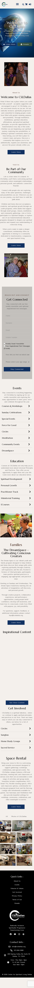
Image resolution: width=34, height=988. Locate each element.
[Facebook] (11, 934)
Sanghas (5, 735)
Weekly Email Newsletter (15, 344)
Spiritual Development (11, 479)
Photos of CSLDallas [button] (19, 816)
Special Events (8, 419)
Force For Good (9, 425)
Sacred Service (8, 747)
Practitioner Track (9, 492)
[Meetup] (23, 934)
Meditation (7, 438)
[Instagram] (19, 934)
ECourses (5, 504)
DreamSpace (8, 450)
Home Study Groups (10, 741)
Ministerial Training (10, 498)
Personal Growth (9, 485)
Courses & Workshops (12, 406)
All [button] (7, 816)
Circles (5, 431)
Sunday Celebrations (11, 412)
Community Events (11, 444)
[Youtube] (15, 934)
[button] (17, 4)
